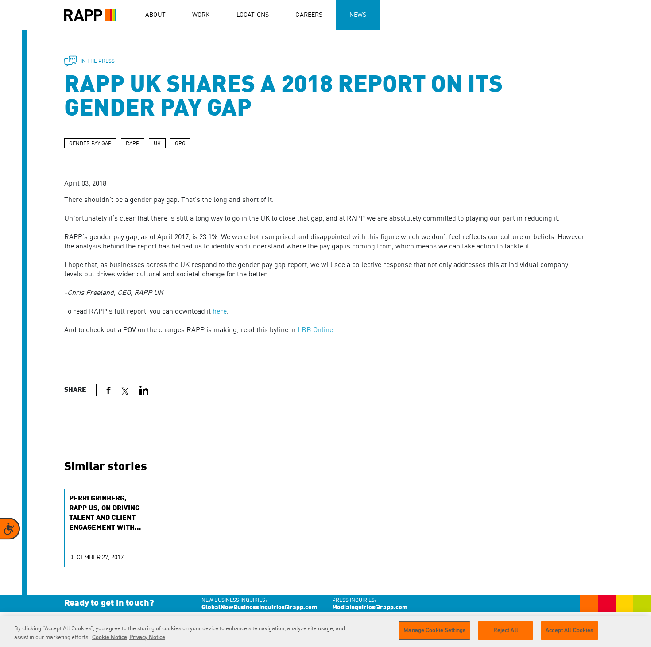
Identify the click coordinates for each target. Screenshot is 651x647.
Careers (308, 15)
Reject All (505, 630)
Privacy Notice (147, 637)
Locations (252, 15)
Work (201, 15)
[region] (325, 631)
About (155, 15)
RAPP (133, 144)
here (220, 311)
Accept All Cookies (569, 630)
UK (157, 144)
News (358, 15)
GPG (180, 144)
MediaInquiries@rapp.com (369, 607)
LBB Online (315, 330)
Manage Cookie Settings (434, 630)
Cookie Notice (109, 637)
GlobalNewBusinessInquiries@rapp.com (259, 607)
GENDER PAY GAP (90, 144)
